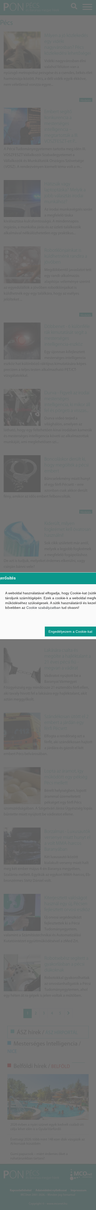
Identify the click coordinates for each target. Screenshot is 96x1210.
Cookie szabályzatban (43, 608)
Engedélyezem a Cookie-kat (70, 631)
